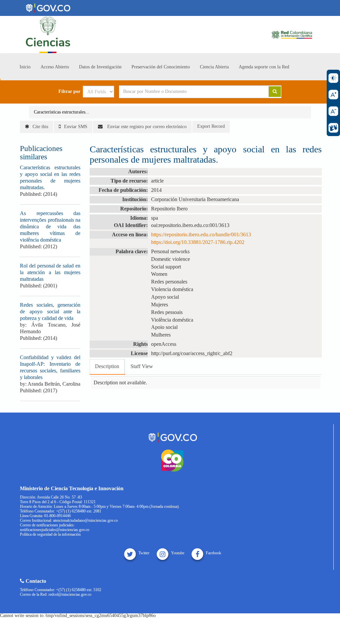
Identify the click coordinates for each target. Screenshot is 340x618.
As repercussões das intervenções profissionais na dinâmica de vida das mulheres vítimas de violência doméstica (50, 226)
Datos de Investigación (100, 66)
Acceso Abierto (55, 66)
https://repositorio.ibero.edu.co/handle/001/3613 (201, 234)
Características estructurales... (61, 112)
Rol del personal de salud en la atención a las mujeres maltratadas (50, 272)
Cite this (40, 126)
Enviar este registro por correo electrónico (146, 126)
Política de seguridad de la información (50, 534)
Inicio (25, 66)
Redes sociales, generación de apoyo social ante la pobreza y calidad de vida (50, 311)
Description (107, 366)
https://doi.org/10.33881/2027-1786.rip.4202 (197, 242)
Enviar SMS (75, 126)
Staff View (141, 366)
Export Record (211, 126)
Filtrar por (69, 91)
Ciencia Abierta (214, 66)
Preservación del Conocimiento (160, 66)
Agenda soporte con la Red (264, 66)
